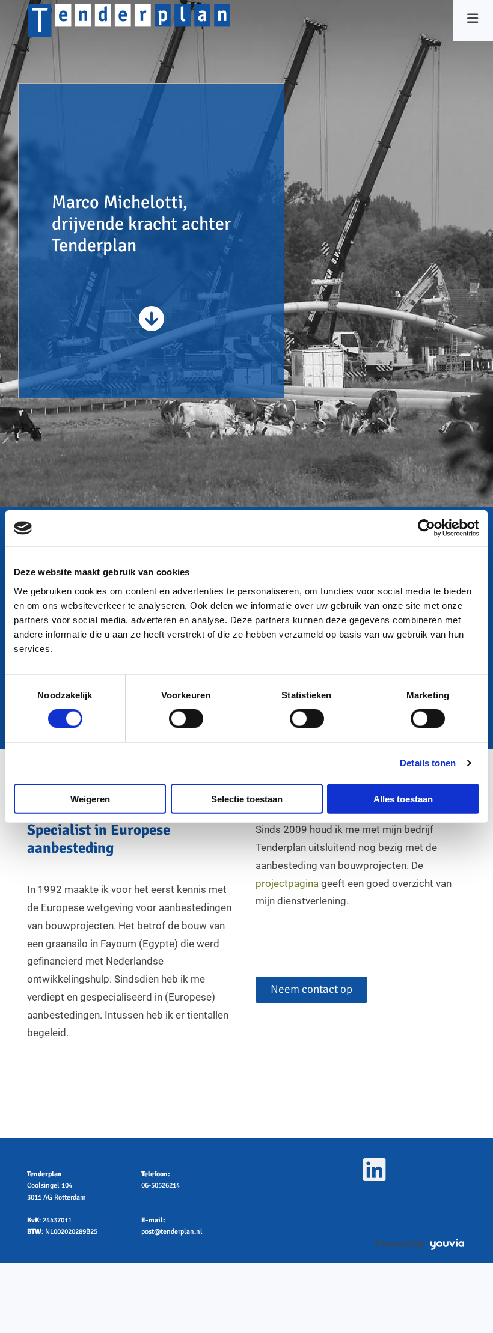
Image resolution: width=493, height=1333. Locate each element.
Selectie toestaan (247, 798)
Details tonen (428, 763)
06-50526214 (160, 1185)
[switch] (186, 718)
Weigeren (90, 798)
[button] (311, 990)
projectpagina (287, 883)
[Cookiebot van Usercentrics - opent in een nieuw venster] (426, 528)
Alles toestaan (403, 798)
